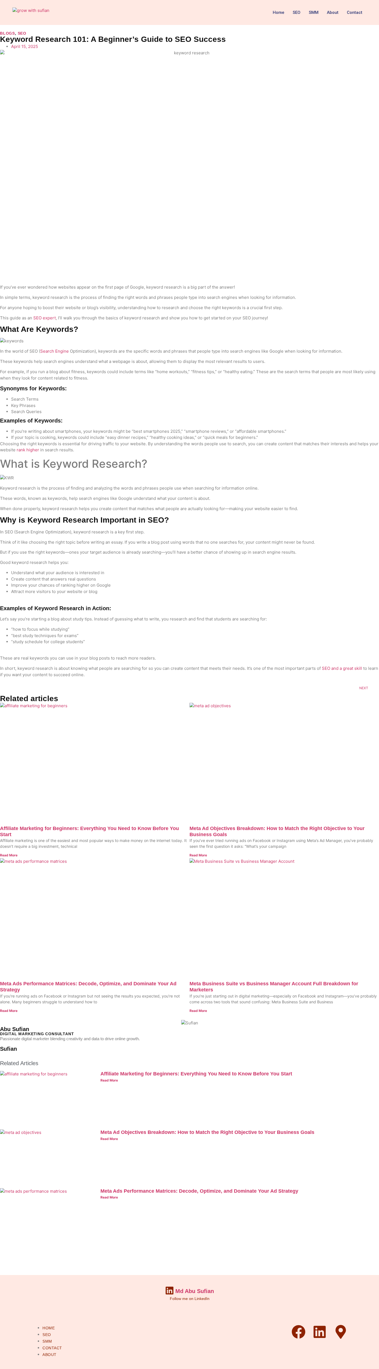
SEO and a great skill (342, 668)
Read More (8, 855)
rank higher (28, 449)
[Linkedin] (320, 1332)
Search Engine (54, 351)
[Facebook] (298, 1332)
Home (278, 12)
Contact (354, 12)
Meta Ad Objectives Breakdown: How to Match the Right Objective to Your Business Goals (207, 1132)
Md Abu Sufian (194, 1291)
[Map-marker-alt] (341, 1332)
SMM (314, 12)
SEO (296, 12)
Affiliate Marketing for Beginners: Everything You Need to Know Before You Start (196, 1074)
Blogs (7, 33)
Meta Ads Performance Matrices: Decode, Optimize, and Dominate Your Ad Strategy (199, 1191)
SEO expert (44, 317)
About (332, 12)
